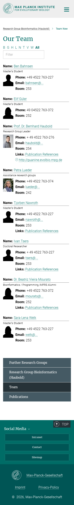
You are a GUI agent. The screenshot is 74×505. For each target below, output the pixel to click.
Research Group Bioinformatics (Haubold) (33, 375)
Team (13, 387)
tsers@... (31, 258)
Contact (37, 447)
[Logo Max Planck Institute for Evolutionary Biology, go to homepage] (29, 8)
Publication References (41, 154)
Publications (18, 397)
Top (65, 424)
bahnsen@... (34, 83)
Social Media (15, 429)
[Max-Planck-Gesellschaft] (19, 475)
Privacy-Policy (48, 487)
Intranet (37, 437)
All (37, 47)
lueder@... (32, 187)
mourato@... (34, 296)
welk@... (31, 335)
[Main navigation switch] (66, 9)
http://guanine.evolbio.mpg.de (40, 160)
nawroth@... (34, 220)
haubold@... (34, 143)
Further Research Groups (28, 363)
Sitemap (37, 457)
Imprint (20, 487)
